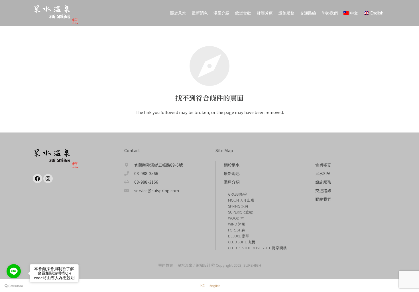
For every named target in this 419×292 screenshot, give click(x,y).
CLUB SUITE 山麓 (241, 242)
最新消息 (232, 173)
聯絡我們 (323, 199)
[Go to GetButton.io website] (14, 286)
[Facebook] (37, 178)
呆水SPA (322, 173)
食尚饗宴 (323, 165)
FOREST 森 (236, 230)
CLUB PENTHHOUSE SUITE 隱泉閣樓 (257, 247)
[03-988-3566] (129, 173)
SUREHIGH (252, 265)
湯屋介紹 (232, 182)
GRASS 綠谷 (237, 194)
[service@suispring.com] (129, 190)
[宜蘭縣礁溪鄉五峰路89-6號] (129, 165)
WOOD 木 (236, 218)
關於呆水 (232, 165)
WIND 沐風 (236, 224)
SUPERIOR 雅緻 (240, 212)
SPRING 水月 (238, 206)
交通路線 (323, 190)
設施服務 (323, 182)
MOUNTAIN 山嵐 (241, 200)
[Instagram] (48, 178)
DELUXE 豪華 (238, 236)
